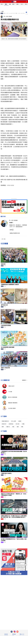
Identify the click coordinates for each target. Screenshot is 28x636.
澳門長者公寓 (4, 305)
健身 (13, 426)
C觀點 (23, 423)
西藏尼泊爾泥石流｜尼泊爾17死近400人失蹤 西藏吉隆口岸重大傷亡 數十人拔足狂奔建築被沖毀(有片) (14, 516)
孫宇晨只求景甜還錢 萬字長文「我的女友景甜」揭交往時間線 (14, 539)
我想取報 (14, 634)
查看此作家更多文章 (15, 233)
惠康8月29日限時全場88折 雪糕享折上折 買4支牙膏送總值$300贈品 (13, 494)
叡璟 (3, 426)
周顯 (22, 426)
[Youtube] (17, 632)
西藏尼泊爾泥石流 (5, 421)
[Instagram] (14, 632)
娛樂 (2, 454)
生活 (2, 497)
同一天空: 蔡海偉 (13, 220)
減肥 (18, 426)
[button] (1, 1)
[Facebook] (12, 632)
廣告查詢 (6, 634)
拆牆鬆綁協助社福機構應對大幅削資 (10, 284)
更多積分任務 (21, 623)
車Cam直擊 (13, 421)
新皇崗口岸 (4, 423)
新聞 (2, 13)
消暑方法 (8, 426)
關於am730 (22, 634)
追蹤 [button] (11, 229)
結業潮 (20, 421)
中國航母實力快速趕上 (6, 473)
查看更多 (24, 380)
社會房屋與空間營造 (6, 325)
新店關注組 (11, 423)
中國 (2, 518)
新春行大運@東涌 (5, 367)
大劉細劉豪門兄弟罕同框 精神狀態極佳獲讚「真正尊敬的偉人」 (14, 452)
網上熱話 (17, 423)
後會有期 (3, 264)
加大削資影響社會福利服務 (7, 347)
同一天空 (3, 239)
